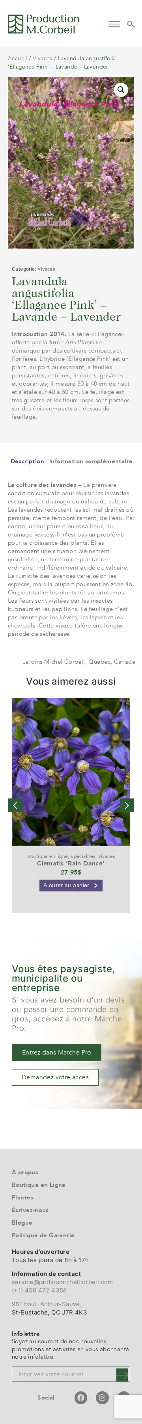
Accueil (17, 58)
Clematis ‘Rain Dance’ (71, 863)
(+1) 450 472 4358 (39, 1290)
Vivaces (42, 58)
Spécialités (83, 856)
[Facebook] (81, 1397)
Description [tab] (27, 461)
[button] (114, 23)
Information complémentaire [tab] (91, 461)
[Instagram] (102, 1397)
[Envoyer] (122, 1374)
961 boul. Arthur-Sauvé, (47, 1304)
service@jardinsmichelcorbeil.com (62, 1282)
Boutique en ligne (47, 856)
